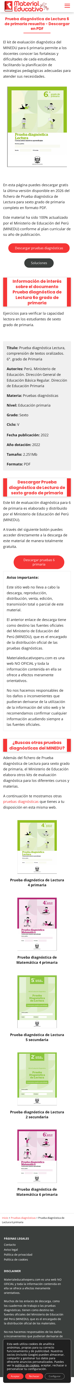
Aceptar (15, 1376)
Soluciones (39, 263)
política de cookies (27, 1365)
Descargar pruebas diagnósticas (39, 248)
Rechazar (34, 1376)
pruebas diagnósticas (21, 801)
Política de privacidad (18, 1254)
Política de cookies (16, 1259)
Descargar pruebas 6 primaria (39, 562)
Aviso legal (11, 1249)
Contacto (10, 1245)
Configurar (55, 1376)
